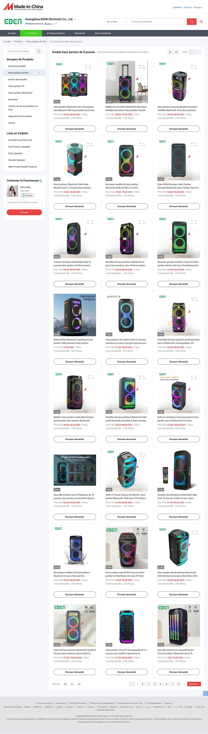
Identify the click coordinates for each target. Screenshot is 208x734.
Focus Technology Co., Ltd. (102, 716)
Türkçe (189, 707)
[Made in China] (24, 6)
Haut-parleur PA (16, 86)
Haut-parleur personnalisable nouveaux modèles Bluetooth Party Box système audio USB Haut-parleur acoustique (177, 110)
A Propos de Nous (56, 33)
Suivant (193, 683)
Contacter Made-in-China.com (130, 703)
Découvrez (80, 33)
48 (79, 684)
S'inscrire (187, 7)
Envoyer (24, 212)
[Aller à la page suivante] (198, 52)
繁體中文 (49, 707)
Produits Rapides (153, 703)
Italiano (113, 707)
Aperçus (168, 703)
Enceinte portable (17, 66)
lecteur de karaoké (17, 79)
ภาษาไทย (179, 707)
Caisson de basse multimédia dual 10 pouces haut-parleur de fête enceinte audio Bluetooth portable (72, 265)
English (27, 707)
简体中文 (38, 707)
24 (65, 684)
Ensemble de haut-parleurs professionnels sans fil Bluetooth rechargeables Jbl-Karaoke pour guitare (178, 343)
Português (102, 707)
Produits (32, 33)
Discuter (28, 195)
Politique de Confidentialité (101, 703)
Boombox (13, 99)
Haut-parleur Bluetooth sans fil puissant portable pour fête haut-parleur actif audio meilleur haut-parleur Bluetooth (75, 110)
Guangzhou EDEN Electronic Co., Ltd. (49, 19)
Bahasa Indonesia (106, 709)
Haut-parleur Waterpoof (20, 92)
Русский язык (126, 707)
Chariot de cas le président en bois (23, 108)
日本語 (59, 707)
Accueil (11, 33)
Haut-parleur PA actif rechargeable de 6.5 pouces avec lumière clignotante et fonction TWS (126, 653)
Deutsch (90, 707)
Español (80, 707)
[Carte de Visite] (40, 180)
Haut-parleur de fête (18, 72)
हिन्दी (169, 707)
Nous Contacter (103, 33)
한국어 (139, 707)
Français (69, 707)
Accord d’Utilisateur (77, 703)
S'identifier (177, 7)
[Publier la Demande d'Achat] (201, 21)
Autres (11, 122)
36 (72, 684)
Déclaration (61, 703)
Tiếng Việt (199, 707)
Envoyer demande (74, 128)
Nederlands (159, 707)
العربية (148, 707)
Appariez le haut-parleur (20, 116)
